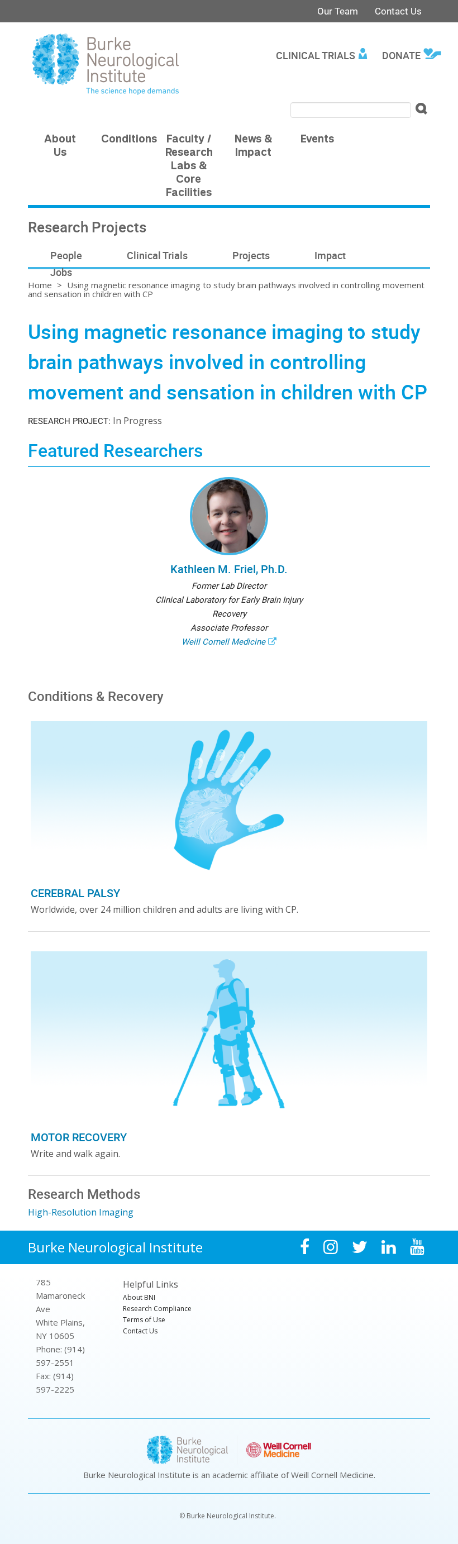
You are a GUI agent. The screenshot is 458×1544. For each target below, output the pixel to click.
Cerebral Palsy (75, 892)
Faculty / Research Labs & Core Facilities (189, 167)
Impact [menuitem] (330, 255)
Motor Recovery (79, 1137)
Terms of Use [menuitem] (144, 1319)
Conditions (129, 140)
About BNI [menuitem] (139, 1297)
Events (317, 140)
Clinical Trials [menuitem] (315, 55)
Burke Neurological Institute (115, 1247)
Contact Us (398, 10)
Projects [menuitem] (251, 255)
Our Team (337, 10)
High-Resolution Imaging (80, 1212)
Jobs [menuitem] (61, 272)
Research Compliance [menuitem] (157, 1308)
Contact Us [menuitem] (140, 1331)
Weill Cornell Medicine (223, 641)
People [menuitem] (66, 255)
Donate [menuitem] (401, 55)
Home (40, 284)
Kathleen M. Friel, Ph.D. (229, 568)
